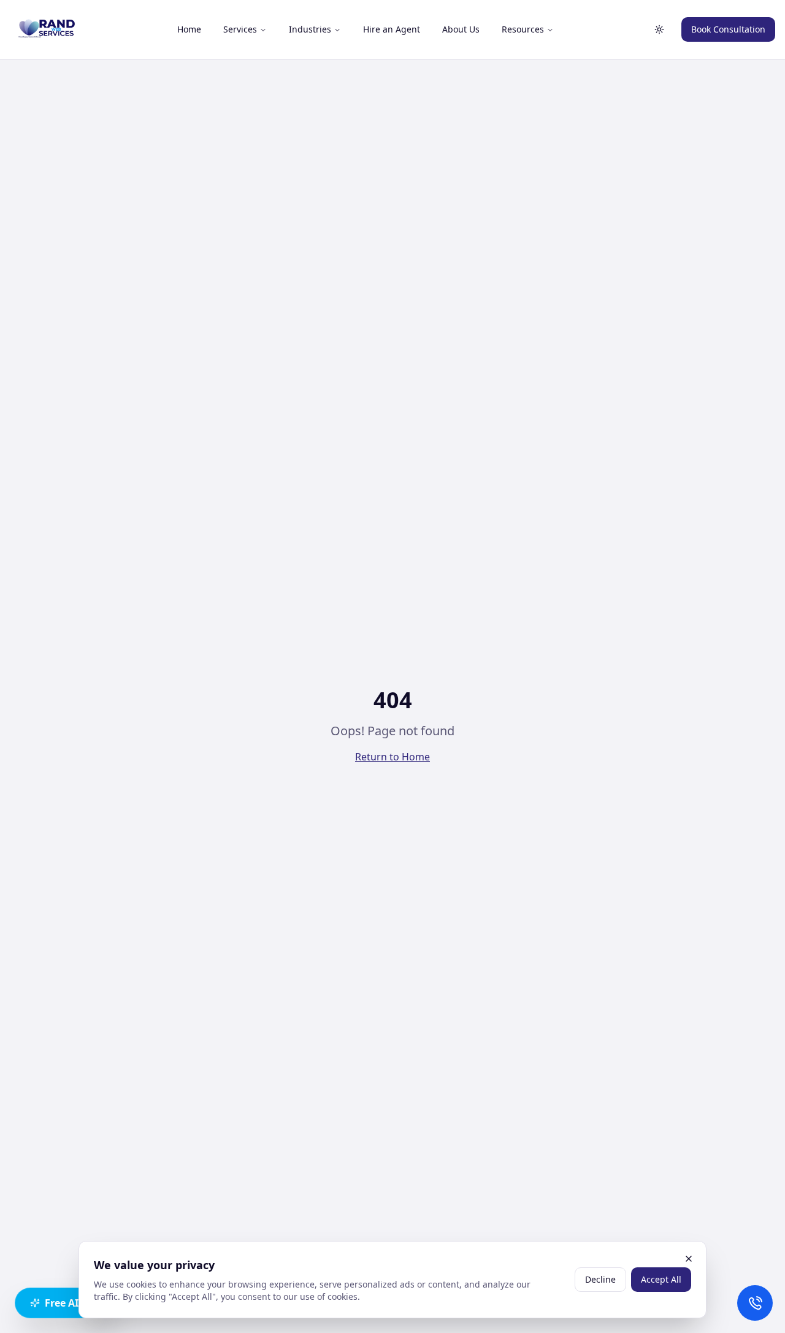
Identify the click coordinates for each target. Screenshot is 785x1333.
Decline (600, 1279)
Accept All (661, 1279)
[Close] (688, 1258)
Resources (523, 29)
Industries (310, 29)
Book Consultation (728, 29)
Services (240, 29)
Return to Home (392, 756)
